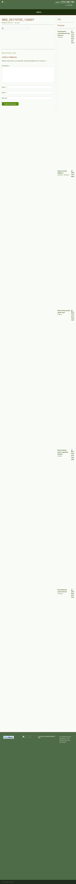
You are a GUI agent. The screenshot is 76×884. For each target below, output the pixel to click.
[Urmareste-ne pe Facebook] (69, 8)
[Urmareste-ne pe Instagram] (71, 8)
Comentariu (6, 66)
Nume (4, 87)
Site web (4, 98)
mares (18, 23)
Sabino (8, 882)
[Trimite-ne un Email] (67, 8)
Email (4, 92)
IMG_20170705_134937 (9, 53)
